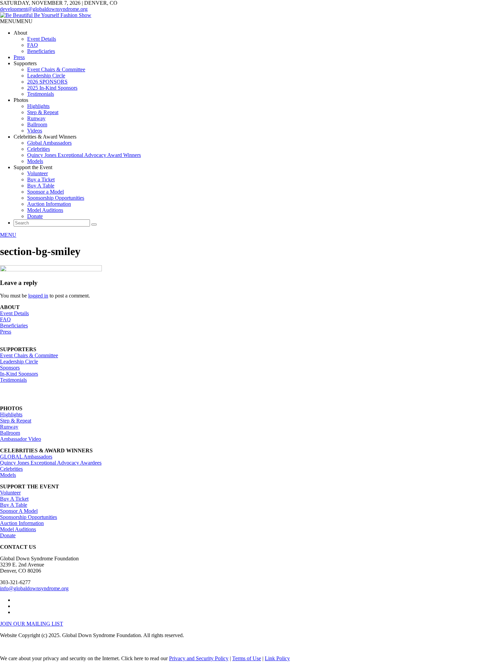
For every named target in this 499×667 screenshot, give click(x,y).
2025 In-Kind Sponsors (52, 88)
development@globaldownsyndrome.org (44, 9)
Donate (35, 216)
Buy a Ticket (41, 179)
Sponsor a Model (45, 192)
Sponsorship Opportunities (55, 198)
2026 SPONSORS (47, 82)
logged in (38, 296)
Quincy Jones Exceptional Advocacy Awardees (50, 463)
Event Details (41, 39)
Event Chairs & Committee (56, 69)
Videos (34, 130)
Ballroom (37, 124)
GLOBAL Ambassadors (26, 456)
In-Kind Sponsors (19, 374)
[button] (16, 21)
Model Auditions (45, 210)
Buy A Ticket (14, 499)
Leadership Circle (46, 75)
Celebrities (38, 149)
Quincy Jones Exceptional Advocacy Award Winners (84, 155)
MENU (8, 235)
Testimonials (40, 94)
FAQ (32, 45)
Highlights (38, 106)
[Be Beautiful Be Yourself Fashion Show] (45, 15)
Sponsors (10, 368)
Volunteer (37, 173)
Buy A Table (40, 185)
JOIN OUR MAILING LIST (31, 624)
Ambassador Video (20, 439)
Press (19, 57)
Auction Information (49, 204)
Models (35, 161)
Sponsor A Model (19, 511)
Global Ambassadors (49, 143)
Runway (36, 118)
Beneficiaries (41, 51)
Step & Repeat (42, 112)
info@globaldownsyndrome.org (34, 588)
